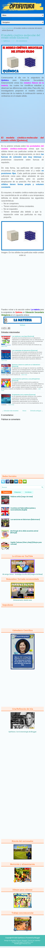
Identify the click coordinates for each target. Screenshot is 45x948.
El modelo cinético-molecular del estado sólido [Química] (20, 36)
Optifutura (6, 41)
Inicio (4, 28)
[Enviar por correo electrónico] (2, 328)
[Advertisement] (22, 116)
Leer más (4, 346)
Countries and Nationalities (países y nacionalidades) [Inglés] (23, 509)
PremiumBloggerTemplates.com (22, 942)
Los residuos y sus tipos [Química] (23, 336)
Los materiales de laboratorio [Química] (24, 350)
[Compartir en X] (7, 328)
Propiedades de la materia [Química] (23, 394)
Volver (22, 325)
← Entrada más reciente (10, 411)
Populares (6, 492)
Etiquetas (17, 492)
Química (10, 28)
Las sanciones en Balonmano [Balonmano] (25, 519)
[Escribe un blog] (4, 328)
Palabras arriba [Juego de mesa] (21, 496)
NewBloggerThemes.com (22, 943)
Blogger (33, 732)
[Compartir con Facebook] (9, 328)
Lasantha (37, 940)
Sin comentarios (21, 41)
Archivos (28, 492)
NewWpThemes (16, 940)
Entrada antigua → (36, 411)
